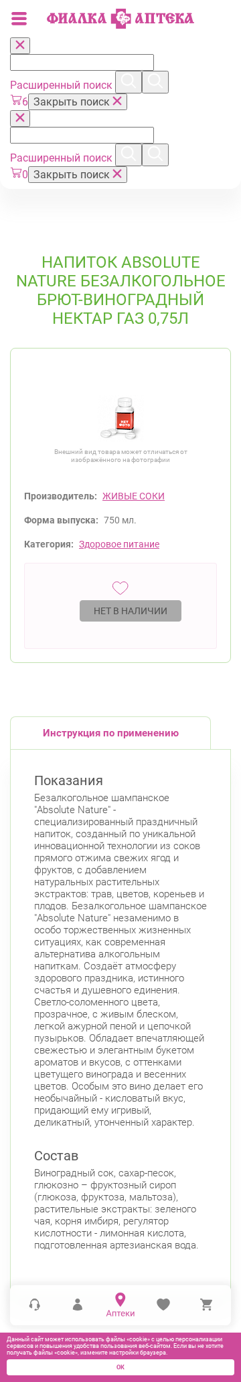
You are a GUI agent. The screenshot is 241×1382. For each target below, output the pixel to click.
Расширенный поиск (62, 85)
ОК (120, 1367)
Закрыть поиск (72, 101)
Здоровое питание (119, 544)
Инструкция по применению (111, 733)
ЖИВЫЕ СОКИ (133, 496)
